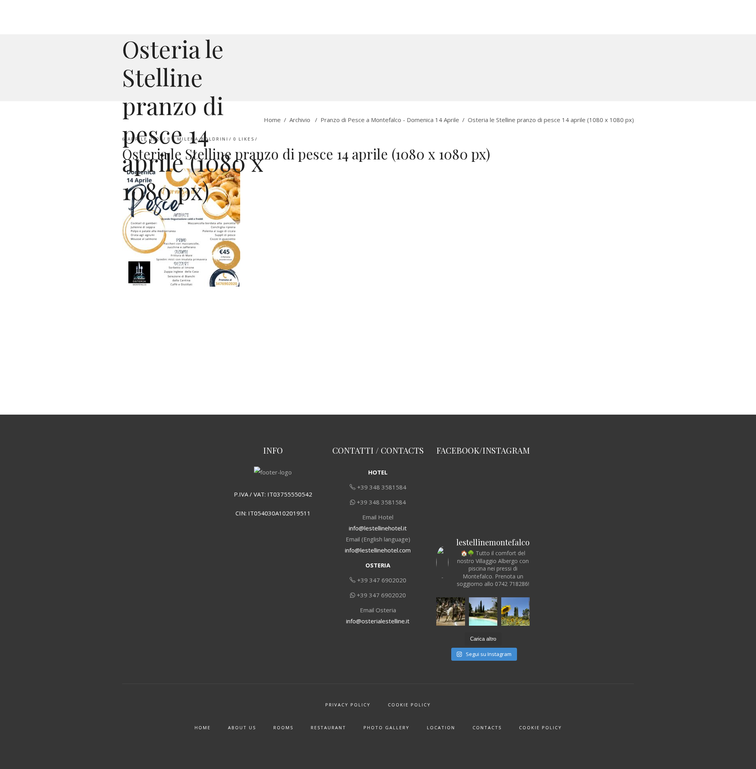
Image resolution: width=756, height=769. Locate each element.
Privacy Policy (348, 705)
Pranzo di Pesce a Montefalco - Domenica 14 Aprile (390, 120)
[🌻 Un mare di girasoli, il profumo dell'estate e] (515, 611)
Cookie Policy (409, 705)
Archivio (299, 120)
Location (441, 727)
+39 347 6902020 (381, 580)
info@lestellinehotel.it (378, 528)
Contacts (487, 727)
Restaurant (328, 727)
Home (272, 120)
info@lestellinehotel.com (378, 550)
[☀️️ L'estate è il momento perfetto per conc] (483, 611)
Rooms (283, 727)
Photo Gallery (386, 727)
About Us (242, 727)
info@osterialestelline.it (378, 621)
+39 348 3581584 (381, 487)
